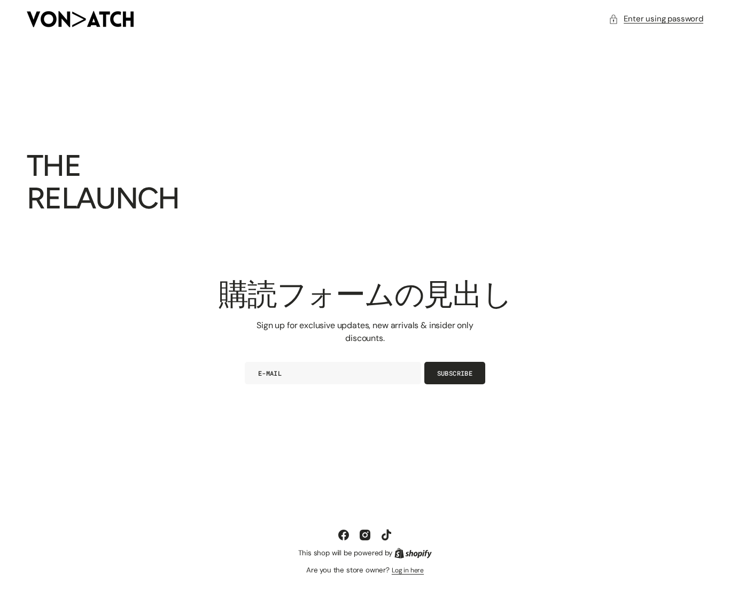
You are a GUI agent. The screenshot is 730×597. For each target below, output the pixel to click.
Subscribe (454, 373)
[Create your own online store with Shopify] (413, 553)
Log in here (408, 570)
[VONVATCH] (80, 19)
